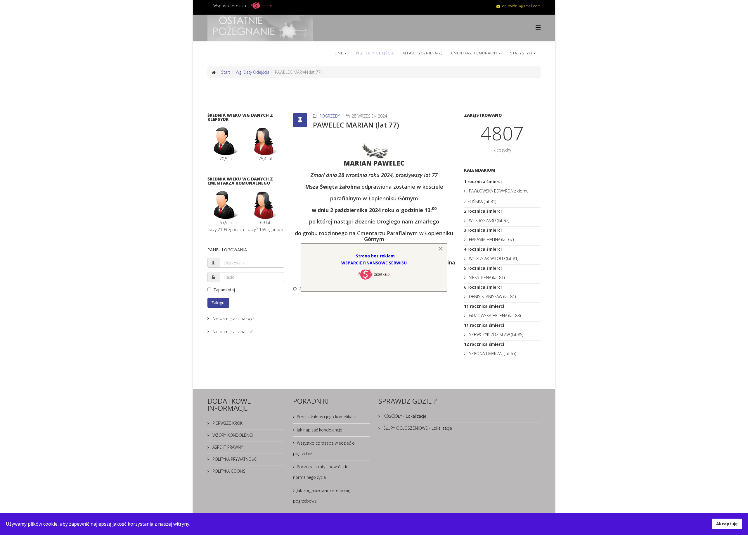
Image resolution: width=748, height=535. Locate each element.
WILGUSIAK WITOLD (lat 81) (493, 258)
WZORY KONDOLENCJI (232, 435)
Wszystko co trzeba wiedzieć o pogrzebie (324, 448)
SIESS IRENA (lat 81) (486, 277)
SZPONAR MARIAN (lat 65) (492, 353)
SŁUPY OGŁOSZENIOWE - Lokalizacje (417, 428)
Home (337, 53)
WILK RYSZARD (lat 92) (488, 220)
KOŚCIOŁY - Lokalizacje (404, 416)
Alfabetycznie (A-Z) (422, 53)
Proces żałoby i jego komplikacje (327, 416)
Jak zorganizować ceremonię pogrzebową (321, 496)
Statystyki (521, 53)
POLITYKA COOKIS (228, 471)
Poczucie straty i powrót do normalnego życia (321, 472)
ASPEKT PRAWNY (227, 447)
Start (225, 72)
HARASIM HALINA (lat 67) (491, 239)
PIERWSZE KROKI (227, 423)
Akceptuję (727, 524)
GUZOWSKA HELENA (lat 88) (494, 315)
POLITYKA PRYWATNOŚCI (234, 459)
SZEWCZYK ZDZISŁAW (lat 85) (495, 334)
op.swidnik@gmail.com (521, 6)
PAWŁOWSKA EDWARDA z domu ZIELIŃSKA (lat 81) (496, 196)
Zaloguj (218, 302)
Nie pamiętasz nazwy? (232, 318)
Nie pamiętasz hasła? (231, 331)
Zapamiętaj (224, 290)
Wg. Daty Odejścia (375, 53)
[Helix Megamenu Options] (538, 27)
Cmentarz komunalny (474, 53)
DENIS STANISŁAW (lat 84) (492, 296)
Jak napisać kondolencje (319, 430)
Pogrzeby (329, 116)
